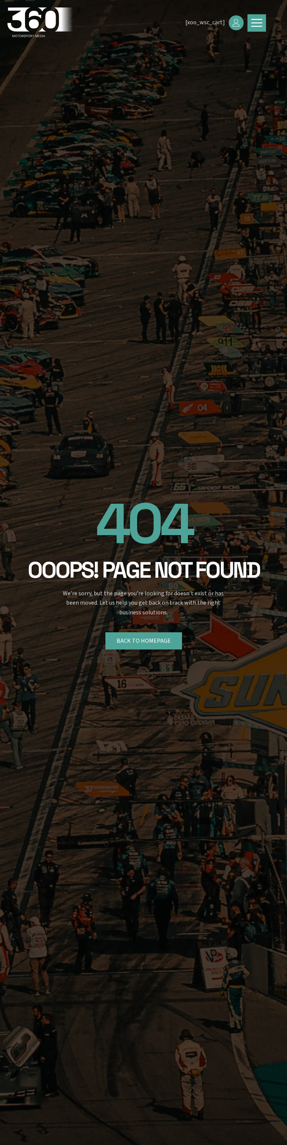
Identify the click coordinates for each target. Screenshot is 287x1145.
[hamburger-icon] (256, 23)
